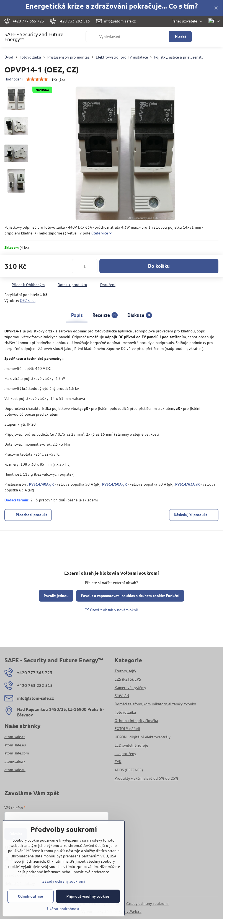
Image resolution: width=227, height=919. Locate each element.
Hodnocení (13, 79)
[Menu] (216, 36)
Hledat (180, 36)
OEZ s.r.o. (27, 300)
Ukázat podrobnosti (64, 908)
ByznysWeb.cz (129, 911)
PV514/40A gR (41, 484)
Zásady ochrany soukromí (147, 903)
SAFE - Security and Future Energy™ (33, 37)
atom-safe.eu (15, 745)
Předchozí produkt (31, 514)
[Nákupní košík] (203, 36)
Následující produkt (190, 514)
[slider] (37, 79)
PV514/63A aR (187, 484)
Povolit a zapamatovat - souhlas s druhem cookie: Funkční (130, 595)
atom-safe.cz (14, 736)
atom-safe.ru (14, 769)
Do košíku (159, 266)
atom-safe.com (16, 753)
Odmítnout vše (30, 896)
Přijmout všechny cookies (87, 896)
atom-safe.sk (14, 761)
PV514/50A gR (114, 484)
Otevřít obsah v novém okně (113, 609)
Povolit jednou (56, 595)
